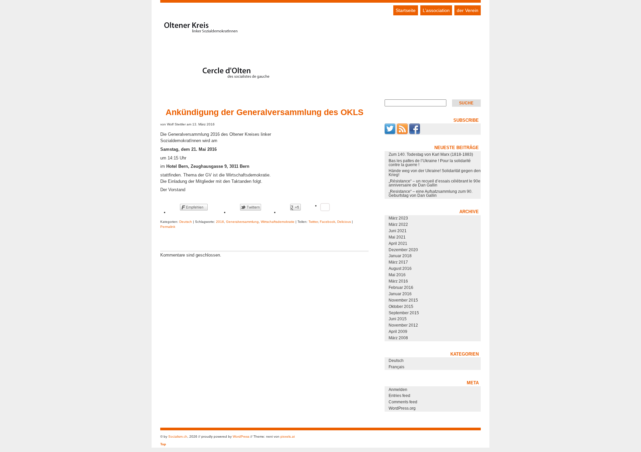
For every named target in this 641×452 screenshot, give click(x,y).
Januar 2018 (400, 256)
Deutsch (185, 221)
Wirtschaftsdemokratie (277, 221)
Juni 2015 (398, 319)
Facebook (327, 221)
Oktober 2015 (401, 307)
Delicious (344, 221)
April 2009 (398, 332)
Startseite (406, 10)
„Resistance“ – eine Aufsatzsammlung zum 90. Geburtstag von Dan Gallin (430, 193)
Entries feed (399, 396)
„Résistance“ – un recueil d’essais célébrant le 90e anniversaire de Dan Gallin (434, 183)
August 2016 (400, 269)
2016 (220, 221)
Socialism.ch (177, 436)
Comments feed (403, 402)
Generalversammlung (242, 221)
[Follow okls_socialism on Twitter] (390, 133)
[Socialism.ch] (220, 78)
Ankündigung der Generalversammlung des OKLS (265, 112)
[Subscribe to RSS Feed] (402, 133)
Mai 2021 (397, 237)
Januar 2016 (400, 294)
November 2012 (403, 325)
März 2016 (398, 281)
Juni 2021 (398, 231)
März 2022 (398, 224)
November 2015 (403, 300)
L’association (436, 10)
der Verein (467, 10)
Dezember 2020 (403, 250)
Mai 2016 (397, 275)
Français (396, 367)
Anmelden (398, 390)
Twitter (313, 221)
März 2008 (398, 338)
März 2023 (398, 218)
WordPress (241, 436)
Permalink (167, 227)
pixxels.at (287, 436)
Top (163, 444)
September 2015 (404, 313)
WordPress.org (402, 408)
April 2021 (398, 244)
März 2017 (398, 262)
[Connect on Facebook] (414, 133)
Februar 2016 (401, 288)
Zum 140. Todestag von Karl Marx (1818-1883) (431, 154)
